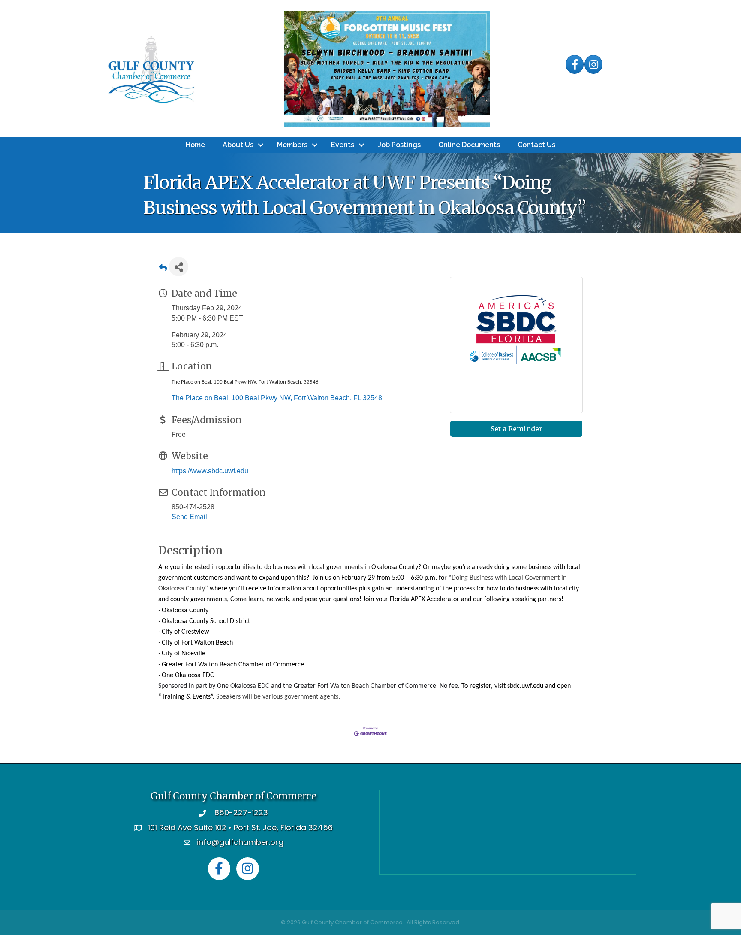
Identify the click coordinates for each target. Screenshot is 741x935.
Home (195, 145)
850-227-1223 (241, 812)
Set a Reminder (516, 428)
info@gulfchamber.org (240, 842)
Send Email (189, 516)
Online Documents (469, 145)
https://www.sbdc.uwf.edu (210, 471)
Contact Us (536, 145)
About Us (238, 145)
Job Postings (399, 145)
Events (342, 145)
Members (292, 145)
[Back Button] (163, 269)
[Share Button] (178, 266)
